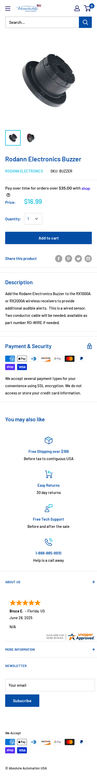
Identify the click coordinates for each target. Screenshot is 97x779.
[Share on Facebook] (58, 258)
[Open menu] (7, 8)
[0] (87, 8)
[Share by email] (88, 258)
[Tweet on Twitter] (78, 258)
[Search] (85, 22)
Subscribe (22, 700)
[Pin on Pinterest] (68, 258)
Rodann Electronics (24, 171)
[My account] (77, 8)
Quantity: (13, 218)
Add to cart (49, 237)
